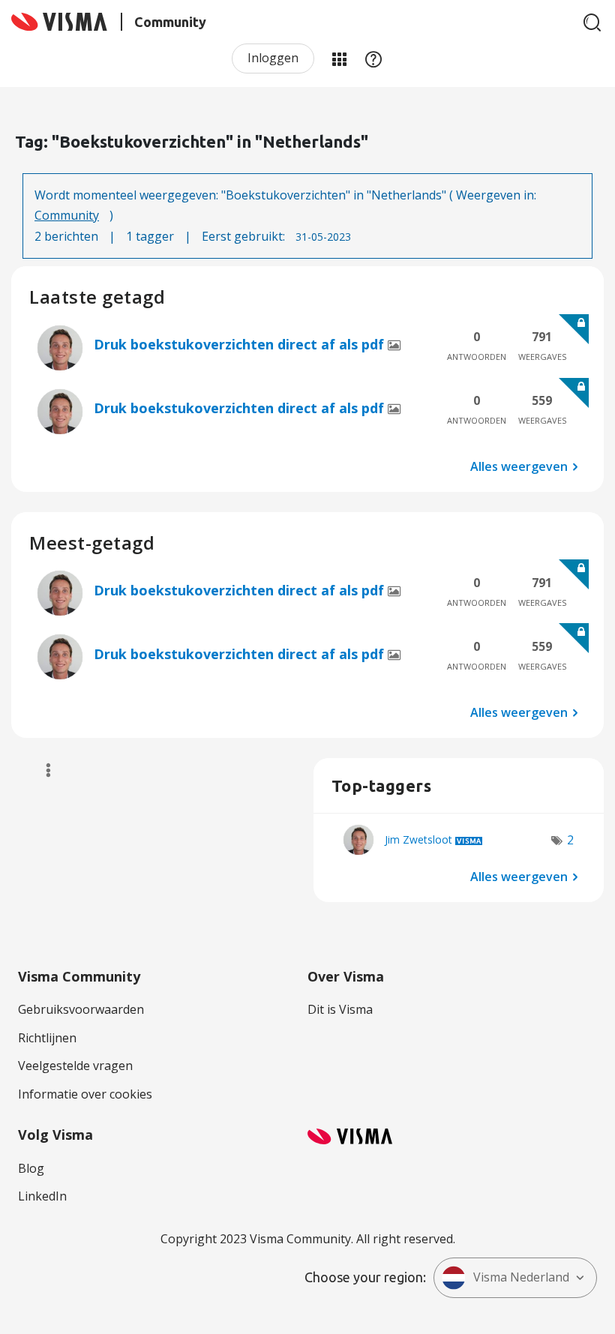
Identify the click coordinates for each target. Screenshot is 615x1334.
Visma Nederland (521, 1277)
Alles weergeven (519, 466)
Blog (31, 1168)
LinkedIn (42, 1196)
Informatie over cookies (85, 1094)
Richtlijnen (47, 1038)
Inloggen (273, 57)
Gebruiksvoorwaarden (81, 1009)
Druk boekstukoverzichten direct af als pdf (241, 344)
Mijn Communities (339, 58)
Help (373, 58)
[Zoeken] (592, 22)
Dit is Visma (340, 1009)
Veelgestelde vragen (75, 1065)
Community (66, 215)
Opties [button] (41, 770)
